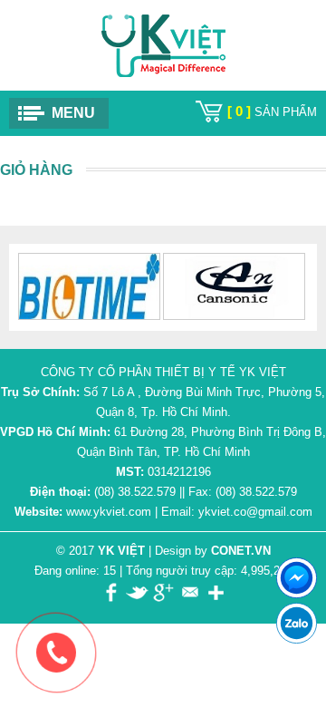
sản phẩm (272, 112)
